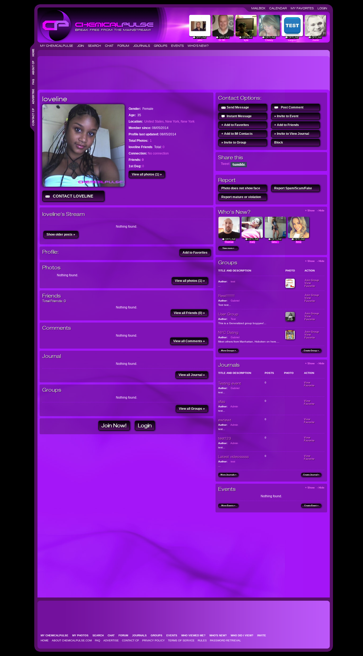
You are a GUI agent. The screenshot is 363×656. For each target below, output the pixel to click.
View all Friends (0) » (189, 313)
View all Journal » (192, 375)
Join (82, 46)
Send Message (238, 107)
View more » (228, 248)
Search (96, 46)
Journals (143, 46)
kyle (246, 40)
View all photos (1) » (147, 174)
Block (278, 142)
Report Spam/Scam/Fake (293, 188)
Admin (234, 406)
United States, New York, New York (169, 121)
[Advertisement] (136, 71)
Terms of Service (181, 640)
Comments (56, 328)
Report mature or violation (241, 197)
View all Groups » (192, 409)
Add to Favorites (195, 252)
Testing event (229, 383)
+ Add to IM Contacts (237, 134)
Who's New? (198, 46)
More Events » (228, 505)
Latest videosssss (233, 456)
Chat (111, 46)
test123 (224, 438)
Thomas (229, 242)
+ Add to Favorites (235, 125)
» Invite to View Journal (291, 134)
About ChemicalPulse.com (72, 640)
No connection (158, 153)
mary (252, 242)
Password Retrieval (225, 640)
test (233, 281)
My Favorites (304, 8)
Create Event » (311, 505)
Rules (202, 640)
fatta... (275, 242)
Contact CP (130, 640)
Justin (315, 40)
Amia (298, 242)
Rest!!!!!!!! (226, 296)
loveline (54, 99)
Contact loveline (72, 196)
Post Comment (292, 107)
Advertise (111, 640)
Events (179, 46)
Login (322, 8)
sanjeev (292, 40)
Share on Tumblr (239, 164)
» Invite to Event (286, 116)
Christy (269, 40)
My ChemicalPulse (58, 46)
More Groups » (228, 350)
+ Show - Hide (314, 210)
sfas (221, 401)
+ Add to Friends (286, 125)
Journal (51, 356)
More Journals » (228, 475)
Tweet (225, 164)
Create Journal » (311, 475)
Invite (263, 635)
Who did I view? (243, 635)
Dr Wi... (223, 40)
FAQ (97, 640)
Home (45, 640)
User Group (228, 314)
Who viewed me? (195, 635)
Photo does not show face (240, 188)
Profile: (50, 252)
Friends (51, 296)
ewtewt (224, 420)
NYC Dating (228, 332)
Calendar (279, 8)
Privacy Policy (153, 640)
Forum (124, 46)
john (200, 40)
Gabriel (235, 300)
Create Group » (311, 350)
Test (233, 318)
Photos (51, 268)
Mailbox (259, 8)
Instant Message (239, 116)
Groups (162, 46)
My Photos (82, 635)
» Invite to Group (233, 142)
